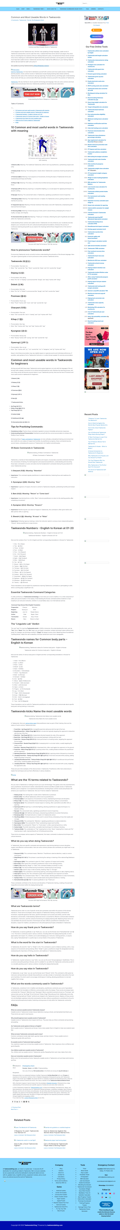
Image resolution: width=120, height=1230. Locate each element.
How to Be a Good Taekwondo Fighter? (26, 1144)
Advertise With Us (61, 1183)
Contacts (101, 9)
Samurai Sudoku (61, 1204)
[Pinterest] (26, 1102)
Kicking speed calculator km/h (97, 229)
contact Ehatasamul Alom (31, 1097)
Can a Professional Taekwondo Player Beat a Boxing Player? (56, 1144)
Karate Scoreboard (84, 1183)
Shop (22, 9)
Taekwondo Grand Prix (61, 1207)
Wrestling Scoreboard (84, 1185)
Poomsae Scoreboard (84, 1201)
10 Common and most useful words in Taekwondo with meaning (32, 110)
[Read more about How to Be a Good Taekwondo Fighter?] (25, 1140)
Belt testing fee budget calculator (98, 156)
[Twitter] (22, 1102)
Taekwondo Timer (38, 9)
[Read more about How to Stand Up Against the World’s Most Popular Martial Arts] (57, 1127)
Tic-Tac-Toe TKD (61, 1209)
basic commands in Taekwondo (31, 439)
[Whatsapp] (19, 1102)
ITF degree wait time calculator (97, 149)
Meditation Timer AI (84, 1193)
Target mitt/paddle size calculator (98, 107)
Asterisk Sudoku (61, 1190)
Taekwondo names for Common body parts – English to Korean (32, 116)
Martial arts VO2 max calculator (97, 260)
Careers (93, 9)
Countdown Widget (84, 1189)
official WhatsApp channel (41, 65)
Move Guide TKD (51, 9)
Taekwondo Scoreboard (84, 1187)
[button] (30, 9)
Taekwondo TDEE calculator (96, 248)
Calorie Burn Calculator (84, 1199)
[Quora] (28, 1102)
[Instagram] (15, 1102)
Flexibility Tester (84, 1174)
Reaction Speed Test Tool (61, 1202)
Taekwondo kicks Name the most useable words (28, 118)
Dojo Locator (84, 1172)
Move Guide (84, 1170)
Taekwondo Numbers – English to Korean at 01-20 (29, 114)
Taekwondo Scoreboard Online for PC (71, 9)
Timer (84, 1168)
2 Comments (14, 20)
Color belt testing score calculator (98, 128)
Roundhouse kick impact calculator (98, 226)
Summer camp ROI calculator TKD (98, 291)
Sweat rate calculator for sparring (98, 205)
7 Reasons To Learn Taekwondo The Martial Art (26, 1132)
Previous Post (16, 1107)
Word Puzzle (61, 1211)
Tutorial (29, 20)
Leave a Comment (19, 1135)
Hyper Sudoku (61, 1198)
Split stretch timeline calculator (97, 245)
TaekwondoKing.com (36, 1087)
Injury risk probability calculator (97, 316)
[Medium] (24, 1102)
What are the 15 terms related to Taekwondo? (28, 120)
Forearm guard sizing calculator (97, 74)
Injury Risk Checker (84, 1191)
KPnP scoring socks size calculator (98, 86)
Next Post (14, 1109)
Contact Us (61, 1174)
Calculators (61, 1176)
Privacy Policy (61, 1179)
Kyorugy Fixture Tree (84, 1207)
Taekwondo (22, 20)
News (28, 9)
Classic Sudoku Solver (61, 1196)
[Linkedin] (17, 1102)
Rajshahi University (52, 1083)
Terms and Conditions (61, 1181)
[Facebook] (12, 1102)
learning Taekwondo (17, 72)
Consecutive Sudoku (61, 1194)
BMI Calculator (84, 1179)
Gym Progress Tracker (84, 1197)
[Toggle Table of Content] (12, 108)
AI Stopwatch (84, 1176)
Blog (17, 9)
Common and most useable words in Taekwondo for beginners (32, 112)
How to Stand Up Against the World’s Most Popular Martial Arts (56, 1132)
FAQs (87, 9)
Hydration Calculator (84, 1195)
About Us (61, 1172)
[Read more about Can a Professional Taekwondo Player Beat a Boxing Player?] (55, 1140)
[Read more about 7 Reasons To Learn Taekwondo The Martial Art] (25, 1127)
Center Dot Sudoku (61, 1192)
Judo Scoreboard (85, 1181)
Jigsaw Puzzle (61, 1200)
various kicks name (30, 723)
